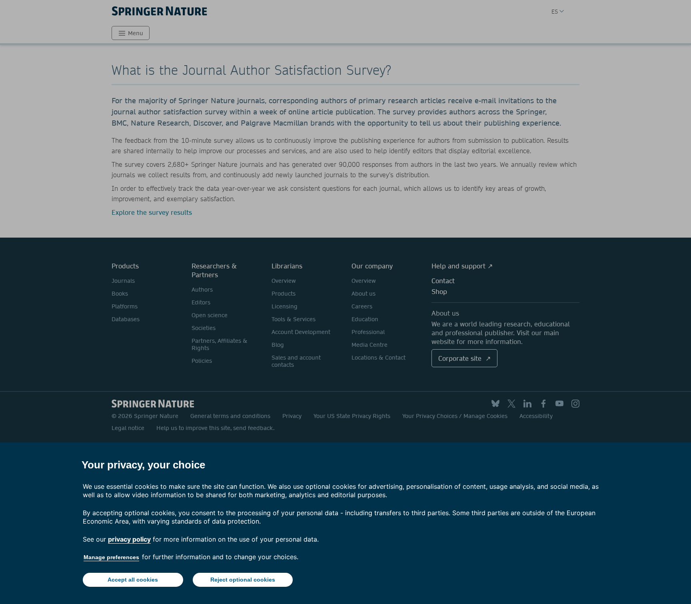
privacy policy (129, 539)
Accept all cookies (133, 579)
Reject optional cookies (242, 579)
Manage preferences (111, 557)
